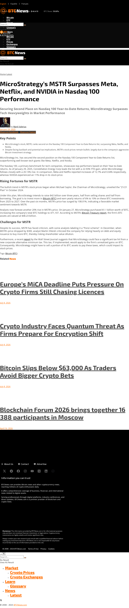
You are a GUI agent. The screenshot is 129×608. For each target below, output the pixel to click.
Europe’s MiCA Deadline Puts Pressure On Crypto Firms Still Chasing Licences (62, 287)
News (10, 590)
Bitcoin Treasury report (94, 212)
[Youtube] (32, 471)
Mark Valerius (19, 126)
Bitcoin (10, 17)
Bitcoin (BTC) (49, 198)
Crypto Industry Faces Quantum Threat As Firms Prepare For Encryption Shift (62, 329)
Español (14, 4)
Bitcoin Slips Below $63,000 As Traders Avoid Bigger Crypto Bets (58, 371)
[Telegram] (11, 471)
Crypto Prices (22, 572)
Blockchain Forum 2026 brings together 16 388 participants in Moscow (62, 413)
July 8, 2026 (5, 302)
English (3, 4)
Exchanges (12, 44)
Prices (10, 22)
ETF (8, 20)
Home (3, 74)
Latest (9, 74)
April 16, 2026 (6, 428)
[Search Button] (25, 25)
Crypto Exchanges (26, 577)
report (27, 239)
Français (25, 4)
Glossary (11, 27)
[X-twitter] (4, 471)
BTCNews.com (20, 605)
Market (11, 568)
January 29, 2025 (7, 129)
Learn (10, 581)
